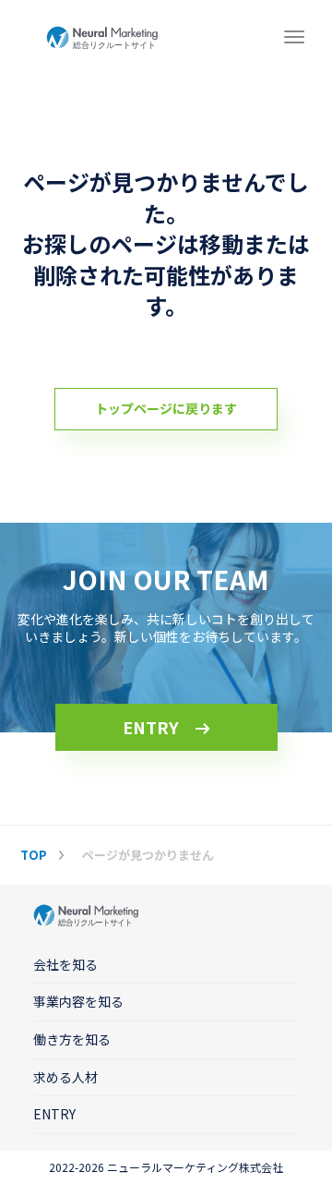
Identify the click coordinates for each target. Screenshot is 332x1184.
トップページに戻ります (166, 408)
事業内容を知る (78, 1001)
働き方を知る (72, 1039)
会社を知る (65, 964)
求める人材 (65, 1077)
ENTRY (151, 727)
